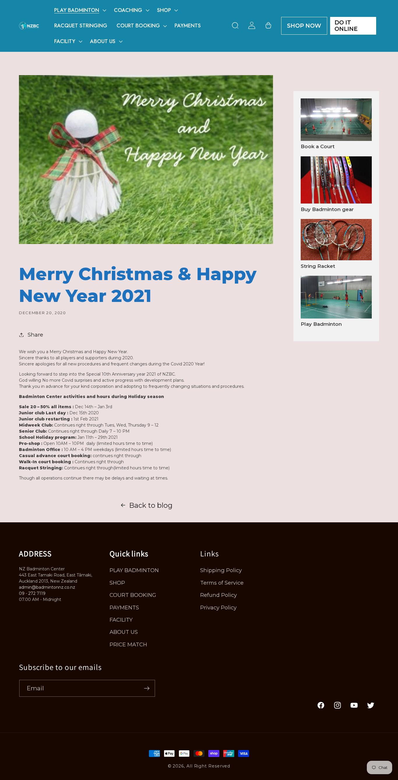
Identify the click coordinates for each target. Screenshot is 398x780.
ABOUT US (124, 632)
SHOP (117, 582)
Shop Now (304, 25)
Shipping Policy (221, 570)
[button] (80, 10)
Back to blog (150, 505)
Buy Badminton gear (327, 209)
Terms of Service (222, 582)
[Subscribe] (146, 688)
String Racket (318, 266)
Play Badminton (321, 324)
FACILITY (121, 619)
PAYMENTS (124, 607)
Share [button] (35, 334)
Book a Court (317, 146)
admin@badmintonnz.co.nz (47, 587)
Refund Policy (218, 595)
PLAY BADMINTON (134, 570)
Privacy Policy (218, 607)
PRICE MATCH (128, 644)
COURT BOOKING (133, 595)
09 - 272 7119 (32, 593)
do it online (346, 26)
